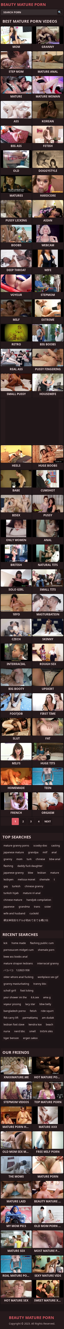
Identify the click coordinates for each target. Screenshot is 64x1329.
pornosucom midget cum (19, 949)
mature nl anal (32, 893)
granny (8, 859)
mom (19, 859)
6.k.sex (35, 997)
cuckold (34, 913)
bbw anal (54, 859)
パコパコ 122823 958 (17, 970)
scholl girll (10, 990)
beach (49, 1024)
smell (32, 1031)
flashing (8, 866)
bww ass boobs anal (16, 956)
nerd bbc (19, 1031)
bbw (30, 872)
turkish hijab (11, 893)
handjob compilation (38, 899)
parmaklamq (30, 1017)
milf (45, 852)
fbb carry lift (11, 1017)
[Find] (59, 12)
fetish (33, 1011)
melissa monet (26, 879)
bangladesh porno (15, 1011)
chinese (40, 859)
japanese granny (14, 872)
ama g (47, 997)
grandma (24, 906)
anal (54, 852)
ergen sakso (30, 1038)
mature (54, 872)
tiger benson (11, 1038)
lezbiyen (9, 879)
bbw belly (45, 1004)
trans (37, 906)
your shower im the (15, 997)
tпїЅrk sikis (46, 1031)
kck (5, 943)
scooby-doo (40, 845)
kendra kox (35, 1024)
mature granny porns (16, 845)
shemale (44, 879)
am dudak (48, 1017)
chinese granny (34, 886)
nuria (7, 1031)
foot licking (26, 990)
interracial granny (48, 963)
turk (29, 859)
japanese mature (14, 852)
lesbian (41, 872)
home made (19, 943)
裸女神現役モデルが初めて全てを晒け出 (26, 920)
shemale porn (46, 949)
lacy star (30, 1004)
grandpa (33, 852)
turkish (16, 886)
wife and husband (14, 913)
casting (55, 845)
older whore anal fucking (18, 977)
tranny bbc (39, 983)
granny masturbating (16, 983)
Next (47, 821)
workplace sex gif (48, 977)
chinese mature (13, 899)
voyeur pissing (12, 1004)
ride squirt (47, 1011)
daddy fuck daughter (29, 866)
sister (47, 906)
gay (6, 886)
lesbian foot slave (14, 1024)
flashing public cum (42, 943)
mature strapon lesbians (18, 963)
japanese (9, 906)
